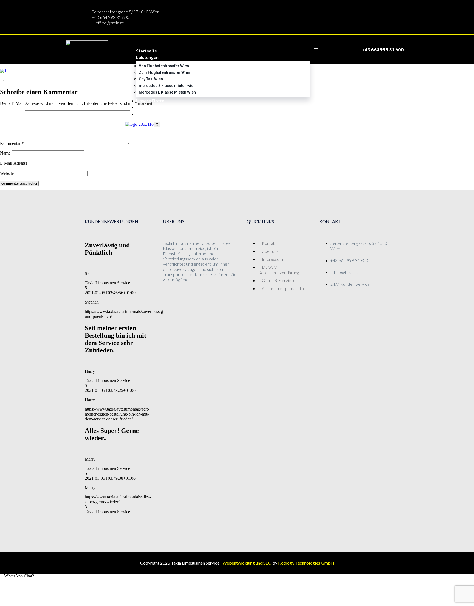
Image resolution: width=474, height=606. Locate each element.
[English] (331, 49)
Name (5, 153)
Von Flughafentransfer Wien (164, 66)
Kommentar (12, 143)
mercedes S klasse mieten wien (167, 85)
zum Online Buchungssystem (165, 107)
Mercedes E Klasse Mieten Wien (167, 92)
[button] (17, 576)
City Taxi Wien (151, 79)
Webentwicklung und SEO (247, 562)
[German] (322, 49)
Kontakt (144, 113)
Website (7, 173)
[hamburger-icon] (316, 48)
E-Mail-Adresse (13, 163)
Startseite (146, 50)
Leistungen (147, 57)
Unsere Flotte (150, 100)
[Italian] (340, 49)
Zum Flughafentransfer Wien (164, 72)
